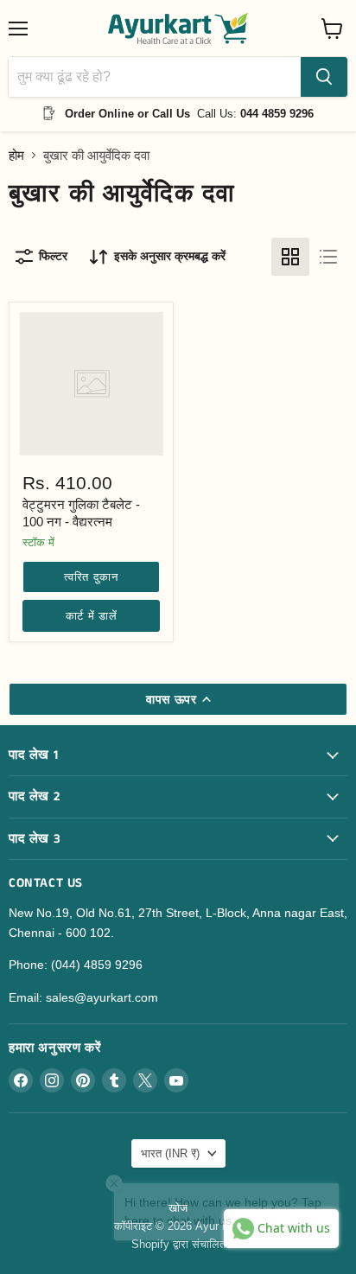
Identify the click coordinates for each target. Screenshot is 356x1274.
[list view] (328, 257)
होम (16, 155)
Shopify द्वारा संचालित (178, 1244)
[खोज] (324, 77)
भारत (170, 1153)
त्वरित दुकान (91, 576)
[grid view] (290, 257)
